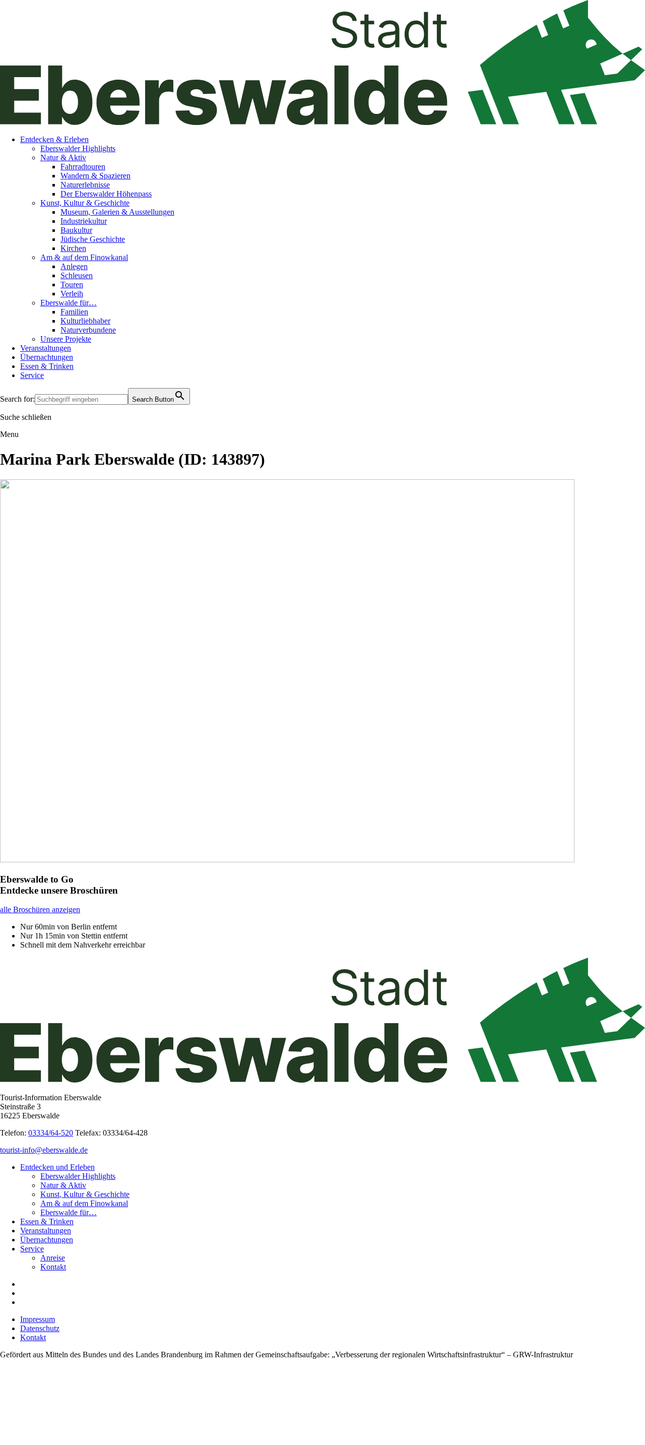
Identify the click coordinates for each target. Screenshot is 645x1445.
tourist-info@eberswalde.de (44, 1150)
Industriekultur (83, 221)
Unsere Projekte (65, 339)
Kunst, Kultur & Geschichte (85, 203)
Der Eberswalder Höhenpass (106, 194)
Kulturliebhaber (85, 321)
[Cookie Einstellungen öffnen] (75, 1440)
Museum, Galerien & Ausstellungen (117, 212)
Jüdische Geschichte (92, 239)
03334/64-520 (50, 1132)
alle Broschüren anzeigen (40, 909)
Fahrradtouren (82, 166)
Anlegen (74, 266)
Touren (71, 284)
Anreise (52, 1257)
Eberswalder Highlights (77, 148)
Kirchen (73, 248)
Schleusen (76, 275)
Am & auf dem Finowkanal (84, 257)
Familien (74, 311)
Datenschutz (39, 1328)
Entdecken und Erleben (57, 1167)
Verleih (71, 293)
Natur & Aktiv (63, 157)
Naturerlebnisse (85, 184)
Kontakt (53, 1267)
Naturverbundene (88, 330)
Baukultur (76, 230)
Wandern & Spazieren (95, 175)
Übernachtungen (46, 357)
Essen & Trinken (47, 366)
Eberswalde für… (68, 302)
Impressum (37, 1319)
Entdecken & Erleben (54, 139)
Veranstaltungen (45, 348)
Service (32, 375)
